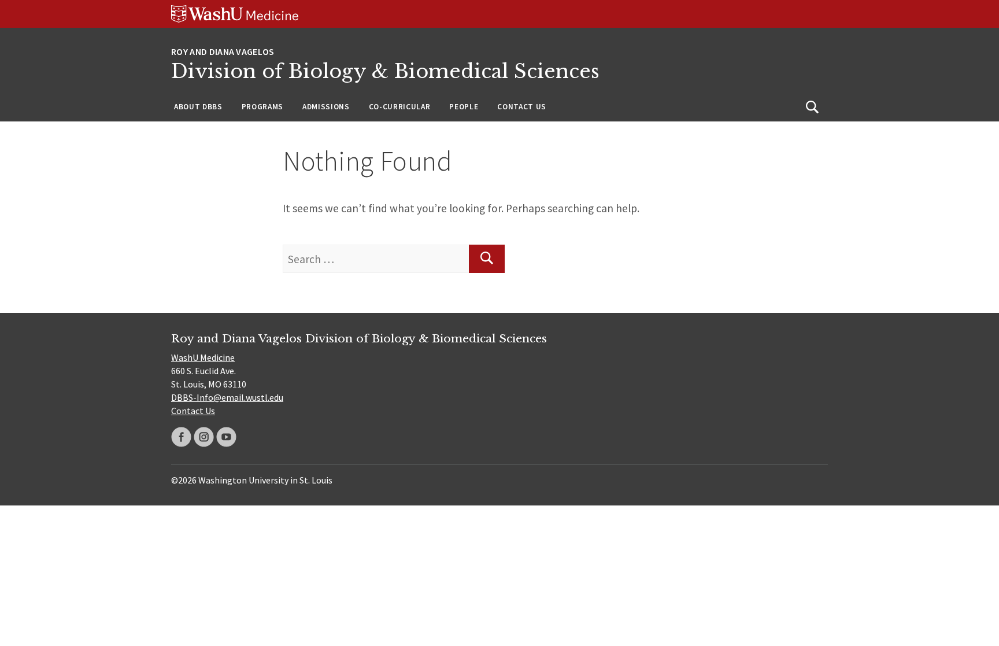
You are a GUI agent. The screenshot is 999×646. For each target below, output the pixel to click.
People (463, 107)
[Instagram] (204, 437)
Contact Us (521, 107)
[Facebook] (181, 437)
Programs (262, 107)
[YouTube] (226, 437)
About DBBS (198, 107)
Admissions (326, 107)
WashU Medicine (203, 357)
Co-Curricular (400, 107)
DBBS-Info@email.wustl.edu (227, 397)
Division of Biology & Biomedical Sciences (385, 71)
